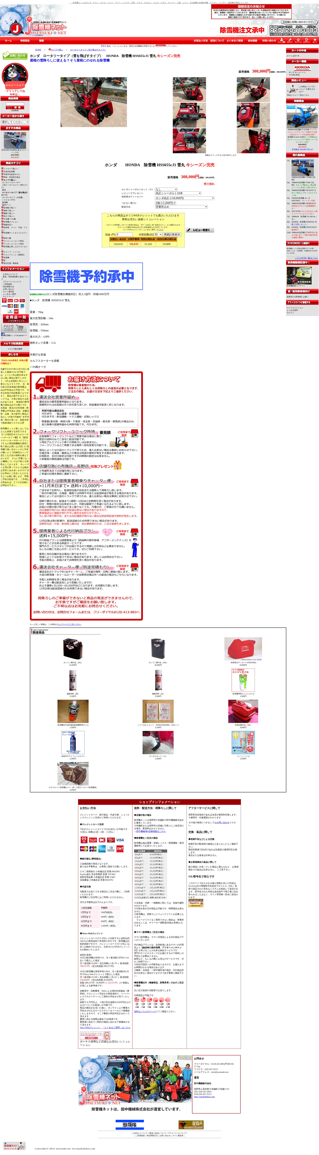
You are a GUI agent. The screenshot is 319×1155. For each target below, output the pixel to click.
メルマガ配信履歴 (15, 349)
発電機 (6, 258)
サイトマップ (8, 297)
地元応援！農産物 (11, 263)
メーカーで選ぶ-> (11, 169)
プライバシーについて (12, 282)
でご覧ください (69, 624)
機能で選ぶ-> (9, 213)
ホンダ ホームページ (297, 72)
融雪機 (5, 202)
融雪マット (6, 205)
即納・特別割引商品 (12, 177)
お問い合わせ (8, 289)
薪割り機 (7, 238)
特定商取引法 (8, 287)
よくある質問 (292, 310)
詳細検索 (15, 110)
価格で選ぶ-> (9, 211)
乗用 (4, 190)
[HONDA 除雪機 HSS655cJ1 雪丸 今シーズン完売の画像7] (253, 152)
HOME (38, 50)
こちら (160, 229)
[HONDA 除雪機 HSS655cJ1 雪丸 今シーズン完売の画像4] (189, 126)
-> (10, 180)
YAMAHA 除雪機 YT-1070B (302, 132)
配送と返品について (158, 1133)
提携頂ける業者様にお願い (298, 297)
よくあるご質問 (9, 294)
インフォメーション (295, 308)
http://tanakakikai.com (204, 1097)
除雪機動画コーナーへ (296, 286)
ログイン (290, 313)
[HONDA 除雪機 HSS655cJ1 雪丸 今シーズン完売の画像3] (253, 101)
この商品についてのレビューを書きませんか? (307, 89)
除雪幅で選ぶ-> (10, 208)
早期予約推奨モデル (12, 174)
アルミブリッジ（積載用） (15, 255)
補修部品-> (8, 225)
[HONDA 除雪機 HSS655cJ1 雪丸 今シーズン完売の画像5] (253, 126)
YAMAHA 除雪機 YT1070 (305, 234)
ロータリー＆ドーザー (11, 182)
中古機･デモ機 (10, 219)
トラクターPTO (8, 200)
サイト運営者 (8, 292)
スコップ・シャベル (12, 252)
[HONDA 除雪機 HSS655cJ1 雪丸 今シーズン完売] (93, 126)
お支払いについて (10, 274)
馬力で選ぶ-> (9, 216)
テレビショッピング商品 (14, 241)
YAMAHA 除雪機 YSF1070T (304, 192)
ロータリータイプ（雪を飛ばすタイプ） (88, 50)
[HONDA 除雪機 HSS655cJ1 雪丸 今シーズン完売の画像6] (189, 152)
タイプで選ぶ (57, 50)
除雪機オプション (11, 222)
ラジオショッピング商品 (14, 244)
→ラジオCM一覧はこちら (306, 258)
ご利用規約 (7, 284)
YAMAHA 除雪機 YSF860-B (304, 205)
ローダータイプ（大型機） (13, 197)
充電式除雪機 (9, 172)
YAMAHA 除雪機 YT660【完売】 (304, 184)
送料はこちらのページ (145, 1011)
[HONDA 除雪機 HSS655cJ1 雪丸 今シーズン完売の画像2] (189, 101)
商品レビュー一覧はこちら (298, 95)
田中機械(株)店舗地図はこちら (151, 831)
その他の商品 (294, 75)
